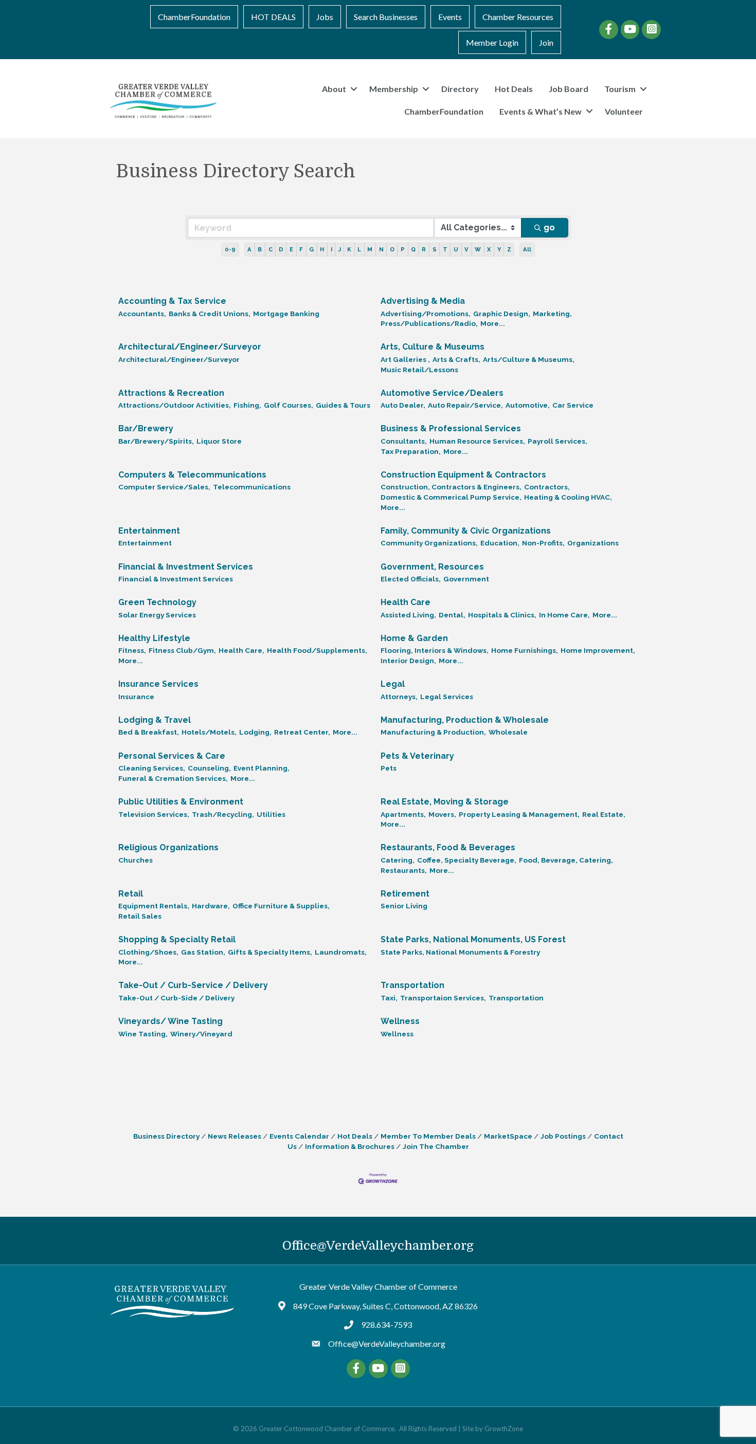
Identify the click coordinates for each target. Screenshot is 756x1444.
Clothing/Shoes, (148, 952)
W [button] (478, 249)
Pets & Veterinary (417, 756)
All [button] (527, 249)
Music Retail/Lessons (419, 369)
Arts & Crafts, (456, 359)
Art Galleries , (405, 359)
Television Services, (153, 814)
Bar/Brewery (145, 428)
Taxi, (389, 998)
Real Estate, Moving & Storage (445, 802)
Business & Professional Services (451, 428)
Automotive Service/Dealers (442, 393)
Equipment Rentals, (153, 906)
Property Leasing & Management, (519, 814)
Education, (499, 543)
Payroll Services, (557, 441)
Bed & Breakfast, (148, 732)
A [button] (249, 249)
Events (450, 17)
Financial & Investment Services (185, 567)
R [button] (424, 249)
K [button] (349, 249)
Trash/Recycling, (223, 814)
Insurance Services (158, 684)
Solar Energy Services (157, 615)
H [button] (322, 249)
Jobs (324, 17)
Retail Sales (139, 916)
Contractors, (547, 487)
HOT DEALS (273, 17)
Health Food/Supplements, (317, 650)
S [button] (435, 249)
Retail (130, 894)
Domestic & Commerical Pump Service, (451, 497)
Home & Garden (414, 638)
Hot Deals (514, 89)
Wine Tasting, (143, 1034)
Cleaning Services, (151, 768)
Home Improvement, (598, 650)
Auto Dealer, (403, 405)
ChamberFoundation (194, 17)
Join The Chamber (436, 1146)
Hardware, (211, 906)
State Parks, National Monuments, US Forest (473, 939)
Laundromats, (341, 952)
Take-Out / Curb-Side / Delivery (176, 998)
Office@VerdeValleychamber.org (378, 1245)
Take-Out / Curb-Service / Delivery (193, 985)
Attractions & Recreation (171, 393)
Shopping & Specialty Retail (177, 939)
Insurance (136, 696)
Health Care (405, 602)
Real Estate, (603, 814)
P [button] (403, 249)
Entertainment (149, 531)
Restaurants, (404, 870)
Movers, (442, 814)
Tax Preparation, (411, 451)
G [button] (311, 249)
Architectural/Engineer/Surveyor (189, 347)
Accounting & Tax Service (172, 301)
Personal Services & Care (171, 756)
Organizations (593, 543)
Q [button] (413, 249)
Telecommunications (252, 487)
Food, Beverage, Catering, (566, 860)
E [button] (291, 249)
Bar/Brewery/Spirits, (156, 441)
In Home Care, (564, 615)
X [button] (489, 249)
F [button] (301, 249)
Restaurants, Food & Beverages (448, 847)
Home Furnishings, (524, 650)
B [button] (260, 249)
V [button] (466, 249)
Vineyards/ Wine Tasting (170, 1021)
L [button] (359, 249)
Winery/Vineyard (201, 1034)
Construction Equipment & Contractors (463, 475)
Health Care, (241, 650)
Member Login (492, 42)
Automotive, (528, 405)
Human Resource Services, (477, 441)
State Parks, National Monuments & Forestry (460, 952)
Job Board (568, 89)
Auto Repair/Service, (465, 405)
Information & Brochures (349, 1146)
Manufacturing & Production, (433, 732)
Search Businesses (386, 17)
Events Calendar (299, 1136)
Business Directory (166, 1136)
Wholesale (508, 732)
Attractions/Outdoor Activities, (174, 405)
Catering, (398, 860)
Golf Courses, (288, 405)
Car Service (572, 405)
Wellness (400, 1021)
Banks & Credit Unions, (209, 313)
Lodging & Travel (154, 720)
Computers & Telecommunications (192, 475)
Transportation (412, 985)
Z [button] (509, 249)
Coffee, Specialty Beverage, (466, 860)
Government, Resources (432, 567)
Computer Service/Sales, (164, 487)
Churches (135, 860)
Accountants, (142, 313)
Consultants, (404, 441)
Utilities (271, 814)
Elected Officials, (411, 579)
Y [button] (499, 249)
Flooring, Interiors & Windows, (435, 650)
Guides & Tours (343, 405)
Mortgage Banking (286, 313)
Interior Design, (408, 660)
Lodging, (255, 732)
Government (466, 579)
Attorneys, (399, 696)
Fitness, (132, 650)
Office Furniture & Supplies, (281, 906)
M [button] (369, 249)
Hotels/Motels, (209, 732)
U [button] (456, 249)
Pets (389, 768)
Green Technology (157, 602)
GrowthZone (503, 1428)
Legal (393, 684)
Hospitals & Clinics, (502, 615)
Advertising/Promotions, (426, 313)
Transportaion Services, (443, 998)
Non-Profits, (543, 543)
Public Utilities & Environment (180, 802)
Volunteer (624, 111)
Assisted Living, (408, 615)
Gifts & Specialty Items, (270, 952)
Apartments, (403, 814)
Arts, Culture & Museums (432, 347)
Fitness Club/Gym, (182, 650)
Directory (460, 89)
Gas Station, (203, 952)
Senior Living (404, 906)
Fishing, (247, 405)
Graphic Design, (501, 313)
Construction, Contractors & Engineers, (451, 487)
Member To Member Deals (428, 1136)
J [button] (339, 249)
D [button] (281, 249)
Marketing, (552, 313)
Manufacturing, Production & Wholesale (465, 720)
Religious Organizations (168, 847)
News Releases (234, 1136)
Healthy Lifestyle (154, 638)
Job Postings (563, 1136)
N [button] (381, 249)
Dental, (452, 615)
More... (492, 323)
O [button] (392, 249)
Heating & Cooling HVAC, (568, 497)
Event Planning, (261, 768)
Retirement (405, 894)
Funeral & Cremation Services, (173, 778)
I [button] (331, 249)
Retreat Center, (302, 732)
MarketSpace (508, 1136)
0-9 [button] (230, 249)
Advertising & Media (423, 301)
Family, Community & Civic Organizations (466, 531)
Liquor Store (219, 441)
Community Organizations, (429, 543)
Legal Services (446, 696)
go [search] (549, 227)
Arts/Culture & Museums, (528, 359)
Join (546, 42)
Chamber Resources (517, 17)
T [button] (445, 249)
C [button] (270, 249)
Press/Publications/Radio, (429, 323)
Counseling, (209, 768)
